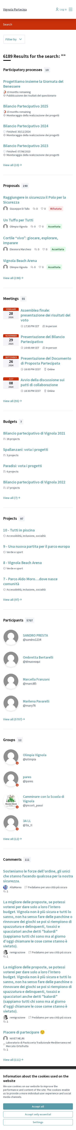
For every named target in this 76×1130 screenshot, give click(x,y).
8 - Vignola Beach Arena (22, 562)
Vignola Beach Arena (20, 260)
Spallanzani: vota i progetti (25, 449)
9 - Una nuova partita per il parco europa (36, 546)
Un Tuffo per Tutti (18, 219)
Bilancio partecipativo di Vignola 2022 (34, 481)
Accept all (38, 1106)
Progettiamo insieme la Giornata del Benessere (33, 84)
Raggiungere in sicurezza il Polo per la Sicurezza (34, 200)
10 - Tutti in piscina (19, 530)
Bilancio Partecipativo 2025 (25, 106)
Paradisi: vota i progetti (22, 465)
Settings (38, 1122)
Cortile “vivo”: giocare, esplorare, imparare (30, 240)
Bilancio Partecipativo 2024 (25, 125)
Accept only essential (38, 1114)
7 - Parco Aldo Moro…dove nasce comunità (30, 581)
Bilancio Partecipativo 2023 (25, 145)
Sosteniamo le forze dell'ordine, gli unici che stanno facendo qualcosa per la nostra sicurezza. (38, 876)
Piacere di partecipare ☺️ (24, 1032)
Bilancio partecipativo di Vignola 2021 (34, 433)
